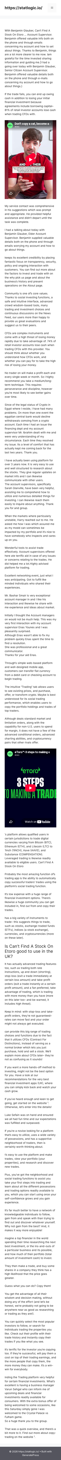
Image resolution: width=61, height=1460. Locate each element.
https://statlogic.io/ (23, 7)
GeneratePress (30, 1455)
